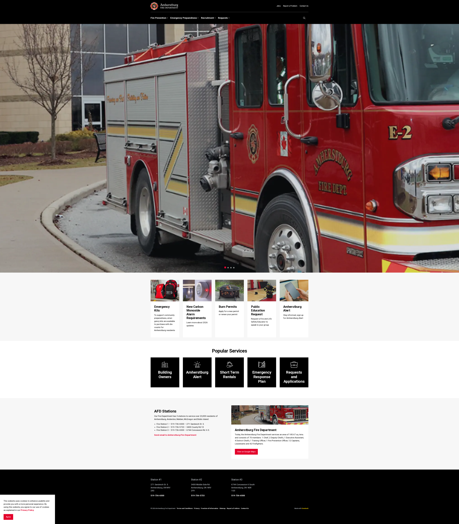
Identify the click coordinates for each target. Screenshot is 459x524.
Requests (223, 18)
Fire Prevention (158, 18)
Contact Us (304, 6)
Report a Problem (290, 6)
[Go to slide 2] (228, 267)
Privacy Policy (27, 510)
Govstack (305, 508)
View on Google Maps (246, 452)
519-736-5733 (198, 495)
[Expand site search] (304, 18)
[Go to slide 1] (225, 267)
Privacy (196, 508)
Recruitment (207, 18)
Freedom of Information (209, 508)
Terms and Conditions (185, 508)
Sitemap (222, 508)
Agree (8, 517)
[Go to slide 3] (231, 267)
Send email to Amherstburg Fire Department (175, 435)
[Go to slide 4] (234, 267)
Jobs (278, 6)
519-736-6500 (157, 495)
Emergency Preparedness (183, 18)
